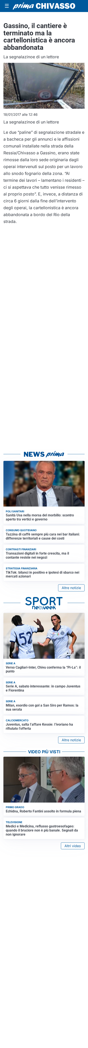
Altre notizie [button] (71, 588)
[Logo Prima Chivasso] (44, 6)
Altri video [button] (73, 846)
